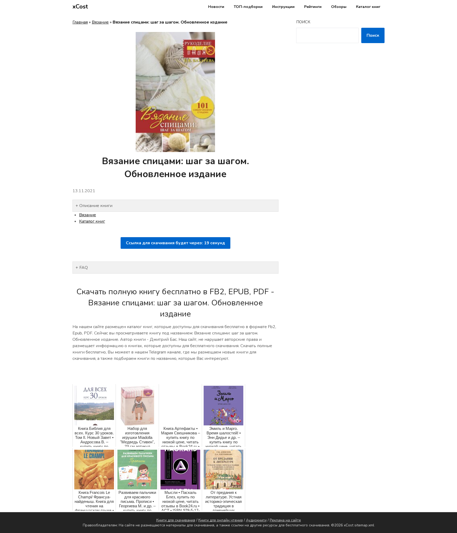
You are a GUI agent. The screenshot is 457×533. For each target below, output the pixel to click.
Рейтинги (313, 6)
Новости (216, 6)
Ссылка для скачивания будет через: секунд (175, 243)
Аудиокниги (256, 520)
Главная (80, 22)
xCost (80, 7)
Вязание (100, 22)
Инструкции (283, 6)
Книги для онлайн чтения (220, 520)
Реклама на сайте (285, 520)
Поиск (303, 22)
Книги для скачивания (175, 520)
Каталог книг (368, 6)
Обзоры (338, 6)
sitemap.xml (364, 525)
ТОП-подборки (248, 6)
